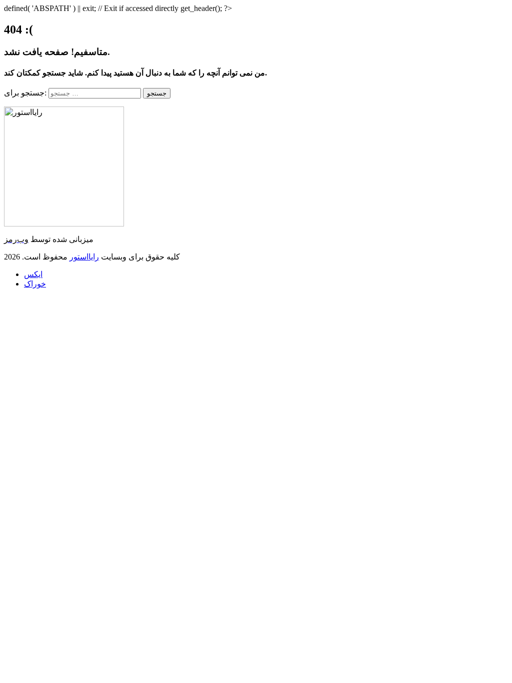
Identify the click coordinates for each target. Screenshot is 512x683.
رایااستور (84, 256)
